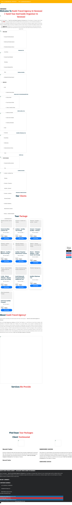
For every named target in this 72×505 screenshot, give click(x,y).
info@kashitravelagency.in (26, 1)
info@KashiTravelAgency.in (5, 496)
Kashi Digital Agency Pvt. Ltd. (20, 501)
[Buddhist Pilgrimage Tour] (35, 271)
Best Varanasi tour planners (9, 322)
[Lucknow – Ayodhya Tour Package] (21, 223)
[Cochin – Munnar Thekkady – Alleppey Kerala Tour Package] (6, 271)
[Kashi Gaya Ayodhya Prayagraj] (6, 295)
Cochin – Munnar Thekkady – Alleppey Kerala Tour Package (6, 278)
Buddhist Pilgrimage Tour (21, 132)
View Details (6, 238)
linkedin (69, 257)
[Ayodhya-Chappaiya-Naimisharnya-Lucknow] (21, 246)
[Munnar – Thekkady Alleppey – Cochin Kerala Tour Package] (35, 246)
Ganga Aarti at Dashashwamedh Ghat (21, 94)
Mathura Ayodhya (21, 72)
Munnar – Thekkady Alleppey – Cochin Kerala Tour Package (35, 253)
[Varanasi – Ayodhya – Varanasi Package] (6, 246)
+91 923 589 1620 (7, 1)
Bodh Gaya (21, 154)
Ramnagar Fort (21, 50)
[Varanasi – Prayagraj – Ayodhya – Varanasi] (35, 223)
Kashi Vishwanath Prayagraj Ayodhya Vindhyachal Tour (20, 278)
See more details (6, 232)
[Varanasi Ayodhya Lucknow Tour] (6, 223)
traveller (6, 329)
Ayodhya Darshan (21, 170)
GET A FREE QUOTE (3, 8)
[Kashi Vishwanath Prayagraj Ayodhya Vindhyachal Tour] (21, 271)
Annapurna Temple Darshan (21, 192)
